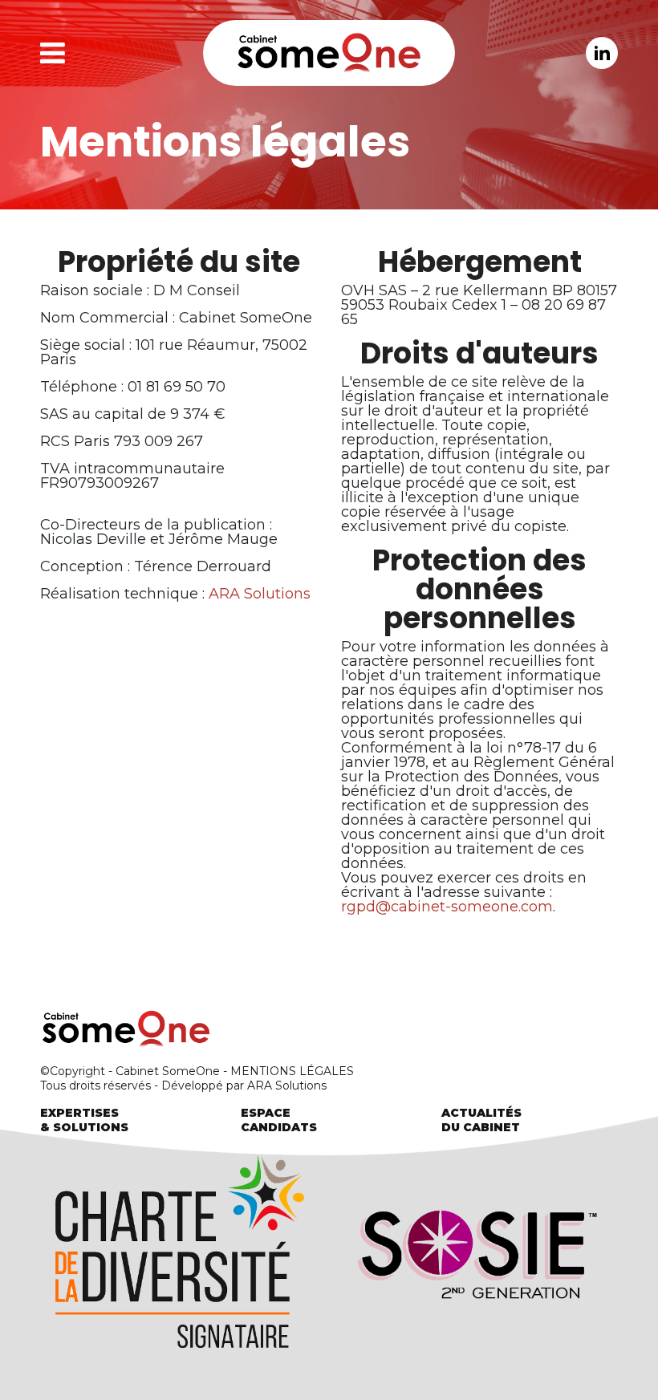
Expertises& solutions (84, 1120)
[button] (88, 53)
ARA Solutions (260, 594)
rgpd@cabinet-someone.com (447, 906)
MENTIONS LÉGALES (292, 1071)
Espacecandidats (279, 1120)
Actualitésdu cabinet (481, 1120)
